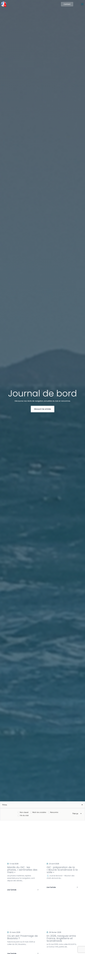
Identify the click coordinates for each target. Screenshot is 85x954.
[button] (82, 4)
